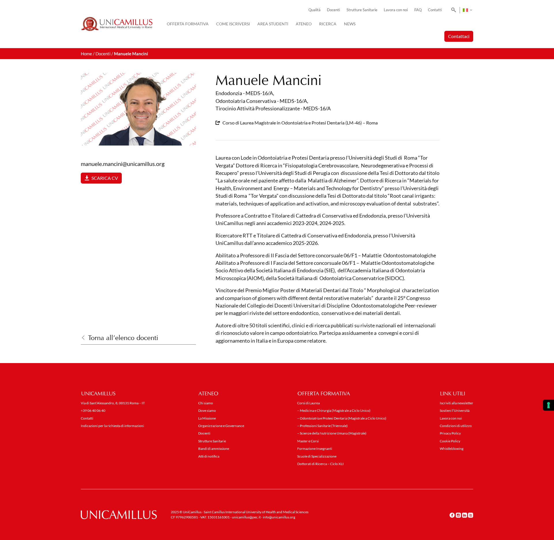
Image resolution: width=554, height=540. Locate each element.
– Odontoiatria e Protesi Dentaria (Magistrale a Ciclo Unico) (341, 418)
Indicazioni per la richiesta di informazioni (112, 426)
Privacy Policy (450, 433)
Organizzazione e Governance (221, 426)
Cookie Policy (450, 441)
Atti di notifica (208, 456)
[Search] (452, 10)
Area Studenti (272, 23)
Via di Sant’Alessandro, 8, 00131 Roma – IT (113, 403)
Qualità (314, 10)
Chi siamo (205, 403)
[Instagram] (458, 515)
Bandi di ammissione (213, 448)
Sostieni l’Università (454, 410)
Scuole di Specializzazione (316, 456)
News (349, 23)
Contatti (435, 10)
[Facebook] (452, 515)
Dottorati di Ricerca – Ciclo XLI (320, 464)
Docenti (333, 10)
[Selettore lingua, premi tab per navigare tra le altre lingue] (467, 10)
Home (86, 53)
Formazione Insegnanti (314, 448)
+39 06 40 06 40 (93, 410)
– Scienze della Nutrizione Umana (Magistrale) (331, 433)
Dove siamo (207, 410)
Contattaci (458, 36)
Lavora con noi (396, 10)
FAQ (418, 10)
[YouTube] (470, 515)
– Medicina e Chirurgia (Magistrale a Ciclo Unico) (333, 410)
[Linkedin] (464, 515)
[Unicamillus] (116, 24)
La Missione (207, 418)
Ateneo (304, 23)
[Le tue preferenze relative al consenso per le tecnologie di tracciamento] (548, 405)
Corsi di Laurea (308, 403)
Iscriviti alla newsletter (456, 403)
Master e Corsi (308, 441)
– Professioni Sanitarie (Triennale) (322, 426)
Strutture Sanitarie (362, 10)
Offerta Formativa (188, 23)
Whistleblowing (451, 448)
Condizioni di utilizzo (456, 426)
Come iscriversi (233, 23)
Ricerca (327, 23)
